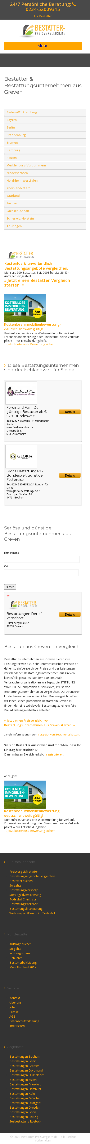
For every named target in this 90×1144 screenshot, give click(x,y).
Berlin (82, 127)
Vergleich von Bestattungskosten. (59, 734)
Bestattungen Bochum (24, 1056)
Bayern (82, 120)
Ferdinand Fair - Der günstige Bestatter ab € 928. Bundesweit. (26, 412)
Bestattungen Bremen (24, 1066)
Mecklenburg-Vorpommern (82, 165)
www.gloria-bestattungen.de (23, 491)
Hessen (82, 157)
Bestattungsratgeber (23, 904)
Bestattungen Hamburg (25, 1089)
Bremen (82, 142)
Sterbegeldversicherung (25, 895)
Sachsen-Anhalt (82, 211)
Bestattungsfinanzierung (25, 909)
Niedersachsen (82, 173)
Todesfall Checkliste (22, 899)
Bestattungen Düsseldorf (26, 1075)
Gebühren (16, 958)
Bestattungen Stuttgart (25, 1103)
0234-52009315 (43, 9)
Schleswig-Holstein (82, 218)
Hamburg (82, 150)
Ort (6, 566)
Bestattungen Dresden (24, 1107)
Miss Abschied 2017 (22, 967)
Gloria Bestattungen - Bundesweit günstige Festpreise (24, 475)
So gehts (15, 885)
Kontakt (14, 998)
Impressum (17, 1026)
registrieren (54, 754)
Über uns (15, 1003)
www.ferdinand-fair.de (19, 427)
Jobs (12, 1007)
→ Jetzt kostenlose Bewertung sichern (29, 344)
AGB (12, 1016)
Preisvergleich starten (24, 871)
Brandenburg (82, 135)
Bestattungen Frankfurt (25, 1084)
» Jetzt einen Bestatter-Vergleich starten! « (37, 282)
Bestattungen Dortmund (26, 1070)
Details (70, 412)
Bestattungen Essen (23, 1080)
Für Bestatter (43, 16)
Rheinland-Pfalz (82, 188)
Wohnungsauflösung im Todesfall (32, 913)
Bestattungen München (25, 1098)
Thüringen (82, 226)
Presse (14, 1012)
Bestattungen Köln (22, 1094)
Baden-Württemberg (82, 112)
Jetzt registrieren (20, 953)
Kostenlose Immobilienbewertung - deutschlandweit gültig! (33, 326)
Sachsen (82, 203)
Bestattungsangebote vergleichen (32, 876)
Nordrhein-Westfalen (82, 180)
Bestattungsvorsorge (23, 890)
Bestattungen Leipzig (23, 1117)
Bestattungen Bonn (22, 1112)
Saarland (82, 195)
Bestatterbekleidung (23, 962)
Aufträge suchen (20, 944)
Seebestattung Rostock (25, 1121)
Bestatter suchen (21, 881)
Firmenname (11, 553)
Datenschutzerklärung (24, 1021)
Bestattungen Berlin (22, 1061)
